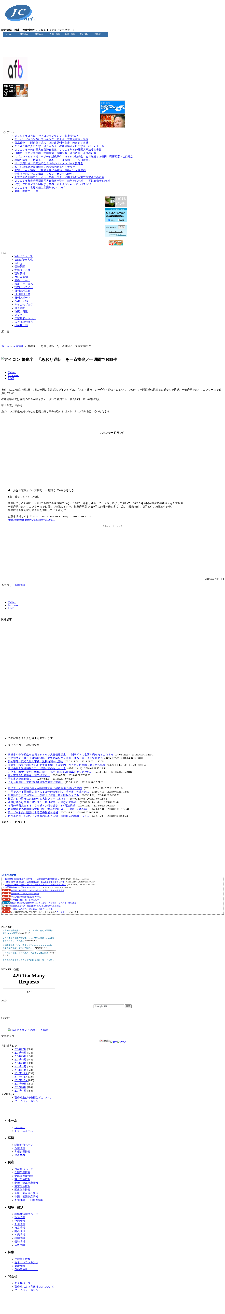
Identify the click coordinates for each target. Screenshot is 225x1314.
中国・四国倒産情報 (26, 1196)
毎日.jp (18, 263)
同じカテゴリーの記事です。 (25, 745)
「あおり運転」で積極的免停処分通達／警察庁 (35, 782)
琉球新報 (19, 273)
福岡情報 (19, 1238)
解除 (122, 220)
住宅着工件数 (22, 1259)
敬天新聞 (19, 308)
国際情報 (19, 1245)
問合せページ (22, 1283)
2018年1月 (20, 1070)
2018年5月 (20, 1056)
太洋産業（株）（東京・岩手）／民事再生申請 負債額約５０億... (35, 884)
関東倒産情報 (22, 1189)
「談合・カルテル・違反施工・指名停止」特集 (32, 909)
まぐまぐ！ (122, 235)
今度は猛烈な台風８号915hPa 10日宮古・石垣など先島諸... (43, 802)
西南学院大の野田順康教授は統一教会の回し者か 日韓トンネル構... (48, 809)
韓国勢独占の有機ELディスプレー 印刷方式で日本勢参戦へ (32, 879)
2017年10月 (21, 1080)
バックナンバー (116, 231)
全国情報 (18, 346)
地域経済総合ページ (26, 1213)
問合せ (98, 34)
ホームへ (19, 1127)
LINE (11, 378)
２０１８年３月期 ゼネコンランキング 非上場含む (46, 135)
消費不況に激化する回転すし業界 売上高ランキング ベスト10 (52, 184)
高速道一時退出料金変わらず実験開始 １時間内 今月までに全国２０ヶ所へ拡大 (56, 765)
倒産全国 (39, 34)
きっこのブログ (23, 304)
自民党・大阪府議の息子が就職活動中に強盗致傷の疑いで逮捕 (45, 788)
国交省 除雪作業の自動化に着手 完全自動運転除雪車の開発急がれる (50, 771)
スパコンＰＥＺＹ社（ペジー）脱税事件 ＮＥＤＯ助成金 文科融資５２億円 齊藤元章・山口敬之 (73, 156)
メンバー (19, 315)
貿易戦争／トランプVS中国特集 (25, 894)
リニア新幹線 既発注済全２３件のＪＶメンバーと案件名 (48, 163)
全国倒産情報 (22, 1172)
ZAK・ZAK (21, 301)
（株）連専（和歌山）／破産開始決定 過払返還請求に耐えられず (34, 882)
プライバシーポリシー (27, 1101)
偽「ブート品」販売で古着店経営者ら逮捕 (33, 812)
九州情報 (19, 1224)
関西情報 (19, 1231)
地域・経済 (70, 34)
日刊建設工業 (22, 290)
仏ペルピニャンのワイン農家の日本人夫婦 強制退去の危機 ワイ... (48, 816)
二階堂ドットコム (25, 318)
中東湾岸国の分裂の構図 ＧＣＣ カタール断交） (44, 173)
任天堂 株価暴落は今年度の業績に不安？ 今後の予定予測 (37, 890)
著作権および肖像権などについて (34, 1286)
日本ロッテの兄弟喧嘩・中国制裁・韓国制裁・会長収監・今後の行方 (55, 153)
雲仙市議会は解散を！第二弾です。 (29, 775)
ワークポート (62, 912)
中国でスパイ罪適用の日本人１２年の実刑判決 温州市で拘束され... (48, 791)
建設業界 (19, 1155)
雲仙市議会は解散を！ (21, 778)
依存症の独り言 (23, 321)
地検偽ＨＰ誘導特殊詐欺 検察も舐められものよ (37, 768)
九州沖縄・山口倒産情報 (28, 1200)
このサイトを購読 (38, 1030)
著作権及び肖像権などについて (32, 1097)
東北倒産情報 (22, 1179)
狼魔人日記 (21, 311)
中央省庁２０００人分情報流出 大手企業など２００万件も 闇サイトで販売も (55, 758)
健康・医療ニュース (26, 191)
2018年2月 (20, 1066)
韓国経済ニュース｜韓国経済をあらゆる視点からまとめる (35, 906)
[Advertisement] (112, 44)
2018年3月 (20, 1063)
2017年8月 (20, 1087)
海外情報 (84, 34)
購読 (113, 220)
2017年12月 (21, 1073)
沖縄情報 (19, 1234)
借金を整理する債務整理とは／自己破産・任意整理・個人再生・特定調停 (43, 903)
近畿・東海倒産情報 (26, 1193)
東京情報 (19, 1227)
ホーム (8, 34)
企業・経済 (55, 34)
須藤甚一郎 (21, 325)
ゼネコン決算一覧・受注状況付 (25, 900)
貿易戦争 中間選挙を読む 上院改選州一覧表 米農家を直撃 (51, 142)
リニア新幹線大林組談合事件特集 (26, 897)
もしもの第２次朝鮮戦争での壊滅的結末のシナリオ (44, 167)
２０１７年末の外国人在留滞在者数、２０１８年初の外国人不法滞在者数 (57, 149)
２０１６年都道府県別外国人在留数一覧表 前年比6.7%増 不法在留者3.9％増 (62, 180)
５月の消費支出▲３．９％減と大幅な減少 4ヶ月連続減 (41, 805)
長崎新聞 (19, 266)
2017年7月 (20, 1090)
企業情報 (19, 1148)
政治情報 (19, 1217)
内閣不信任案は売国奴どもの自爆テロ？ (23, 887)
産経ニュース (22, 280)
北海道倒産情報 (23, 1175)
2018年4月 (20, 1059)
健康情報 (19, 1265)
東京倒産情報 (22, 1186)
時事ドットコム (23, 283)
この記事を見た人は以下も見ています (30, 738)
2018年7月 (20, 1049)
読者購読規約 (111, 227)
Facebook (13, 375)
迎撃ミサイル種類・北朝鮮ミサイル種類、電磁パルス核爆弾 (50, 170)
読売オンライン (23, 287)
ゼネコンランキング (26, 1262)
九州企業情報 (22, 1151)
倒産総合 (24, 34)
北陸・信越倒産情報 (26, 1182)
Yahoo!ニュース (23, 256)
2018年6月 (20, 1052)
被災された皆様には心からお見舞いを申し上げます (38, 798)
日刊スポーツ (22, 297)
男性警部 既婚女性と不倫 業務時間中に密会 (35, 761)
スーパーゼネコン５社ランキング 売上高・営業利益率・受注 (51, 139)
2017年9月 (20, 1083)
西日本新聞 (21, 277)
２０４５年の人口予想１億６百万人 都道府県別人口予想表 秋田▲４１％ (59, 146)
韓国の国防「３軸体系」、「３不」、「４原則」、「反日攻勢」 (52, 160)
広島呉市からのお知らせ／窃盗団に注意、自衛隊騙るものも (43, 795)
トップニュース (23, 1130)
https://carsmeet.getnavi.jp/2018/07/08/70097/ (31, 519)
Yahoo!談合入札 (23, 259)
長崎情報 (19, 1241)
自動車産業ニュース (26, 1269)
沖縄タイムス (22, 270)
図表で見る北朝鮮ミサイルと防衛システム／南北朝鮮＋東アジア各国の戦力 (59, 177)
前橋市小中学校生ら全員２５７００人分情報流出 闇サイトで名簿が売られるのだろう (60, 754)
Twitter (12, 372)
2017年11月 (21, 1076)
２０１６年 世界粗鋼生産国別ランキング (39, 187)
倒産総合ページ (23, 1169)
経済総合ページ (23, 1144)
